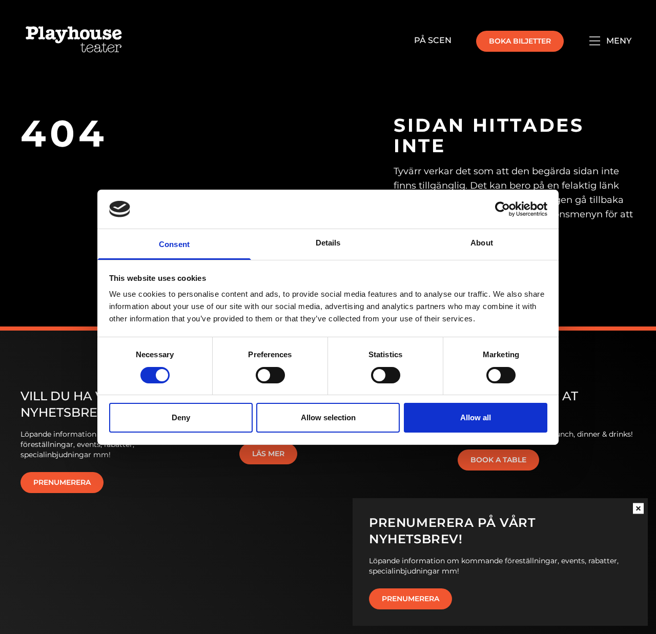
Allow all (475, 417)
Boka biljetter (520, 41)
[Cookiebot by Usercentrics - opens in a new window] (502, 209)
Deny (181, 417)
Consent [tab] (174, 244)
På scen (433, 40)
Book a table (498, 459)
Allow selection (328, 417)
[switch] (270, 375)
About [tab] (481, 242)
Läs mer (268, 453)
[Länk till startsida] (74, 41)
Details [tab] (328, 242)
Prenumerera (410, 598)
